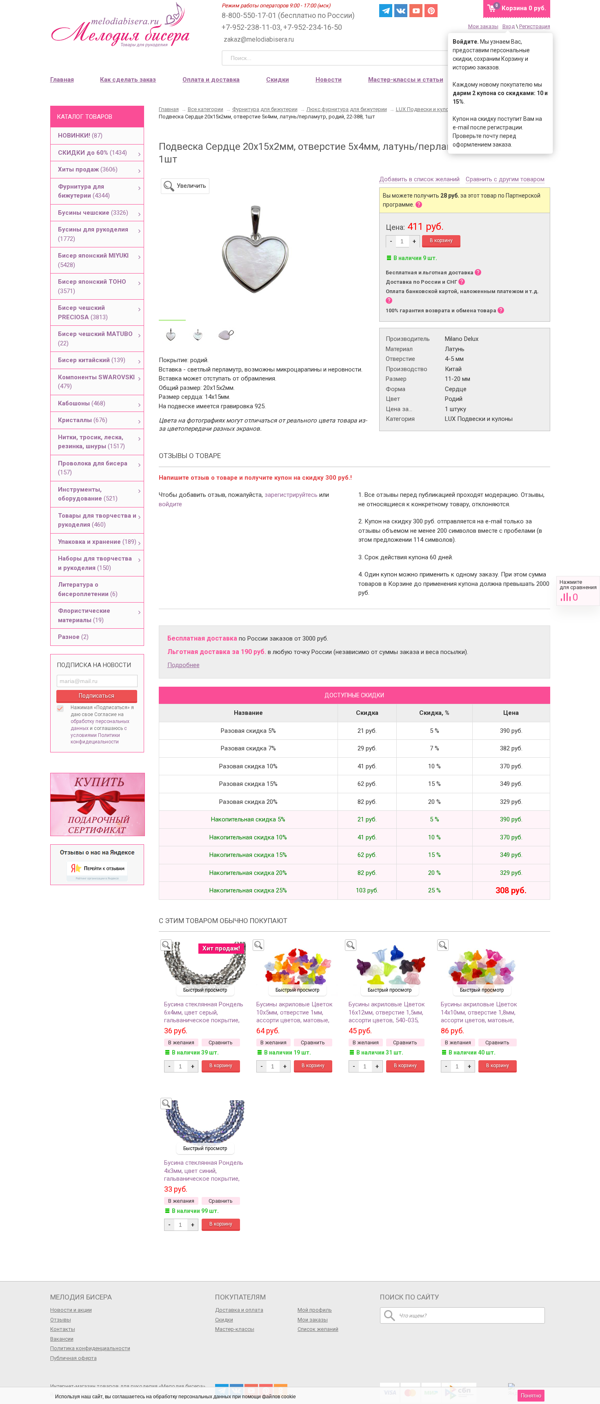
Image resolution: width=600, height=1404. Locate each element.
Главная (62, 79)
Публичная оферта (73, 1358)
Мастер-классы (234, 1329)
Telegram (385, 10)
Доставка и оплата (239, 1310)
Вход (508, 26)
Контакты (62, 1329)
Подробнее (183, 665)
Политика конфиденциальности (90, 1348)
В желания (181, 1042)
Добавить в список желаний (419, 179)
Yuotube (415, 10)
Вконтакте (400, 10)
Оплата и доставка (211, 79)
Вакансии (61, 1339)
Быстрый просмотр (205, 990)
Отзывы (60, 1320)
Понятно (531, 1396)
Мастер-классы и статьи (405, 79)
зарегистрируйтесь (291, 494)
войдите (170, 504)
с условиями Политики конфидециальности (99, 735)
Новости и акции (71, 1310)
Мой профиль (315, 1310)
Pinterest (431, 10)
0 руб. (524, 8)
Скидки (277, 79)
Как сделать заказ (128, 79)
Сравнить (578, 591)
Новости (329, 79)
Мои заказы (483, 26)
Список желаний (318, 1329)
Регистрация (534, 26)
